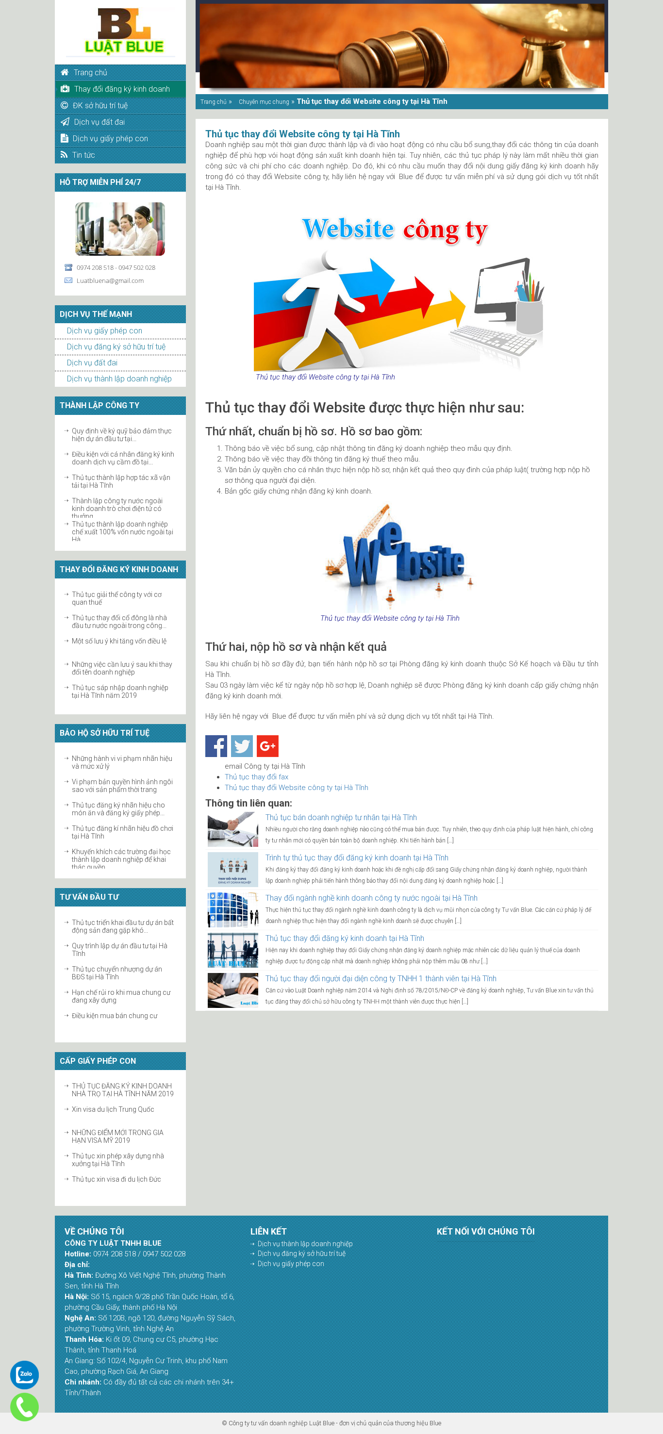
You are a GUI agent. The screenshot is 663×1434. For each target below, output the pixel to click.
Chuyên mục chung (264, 102)
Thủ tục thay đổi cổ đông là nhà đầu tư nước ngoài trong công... (119, 621)
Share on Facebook (216, 746)
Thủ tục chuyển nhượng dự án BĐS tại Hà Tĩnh (117, 973)
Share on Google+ (268, 746)
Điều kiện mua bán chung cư (114, 1016)
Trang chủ (213, 102)
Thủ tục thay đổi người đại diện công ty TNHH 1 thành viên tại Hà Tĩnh (381, 978)
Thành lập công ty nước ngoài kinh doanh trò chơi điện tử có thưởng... (117, 508)
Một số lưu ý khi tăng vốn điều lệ (119, 641)
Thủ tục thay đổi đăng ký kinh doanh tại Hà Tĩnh (344, 938)
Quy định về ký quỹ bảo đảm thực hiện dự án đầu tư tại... (122, 435)
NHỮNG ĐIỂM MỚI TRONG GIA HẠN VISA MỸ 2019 (118, 1136)
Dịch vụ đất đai (92, 362)
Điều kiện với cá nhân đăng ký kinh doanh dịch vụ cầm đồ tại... (123, 458)
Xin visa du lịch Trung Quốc (113, 1109)
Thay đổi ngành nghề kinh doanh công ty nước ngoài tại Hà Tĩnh (371, 898)
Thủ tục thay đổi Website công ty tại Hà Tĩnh (296, 787)
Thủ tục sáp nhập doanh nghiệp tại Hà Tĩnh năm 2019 (120, 691)
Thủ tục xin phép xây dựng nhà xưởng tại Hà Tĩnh (118, 1160)
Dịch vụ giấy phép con (104, 330)
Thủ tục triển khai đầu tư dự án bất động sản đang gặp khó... (123, 926)
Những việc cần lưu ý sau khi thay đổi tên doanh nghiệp (122, 668)
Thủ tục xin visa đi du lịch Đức (116, 1179)
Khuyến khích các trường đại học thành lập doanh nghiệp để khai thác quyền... (121, 859)
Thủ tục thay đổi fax (256, 777)
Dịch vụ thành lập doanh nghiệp (119, 378)
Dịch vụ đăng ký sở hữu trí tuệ (116, 346)
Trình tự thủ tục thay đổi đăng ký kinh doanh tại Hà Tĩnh (356, 857)
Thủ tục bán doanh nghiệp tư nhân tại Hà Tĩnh (341, 817)
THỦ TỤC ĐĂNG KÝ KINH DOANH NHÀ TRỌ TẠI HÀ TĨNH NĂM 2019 (123, 1090)
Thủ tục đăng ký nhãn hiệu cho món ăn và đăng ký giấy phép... (118, 809)
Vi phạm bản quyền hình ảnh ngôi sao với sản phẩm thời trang (122, 785)
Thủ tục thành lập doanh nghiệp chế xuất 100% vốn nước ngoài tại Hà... (122, 532)
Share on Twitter (242, 746)
